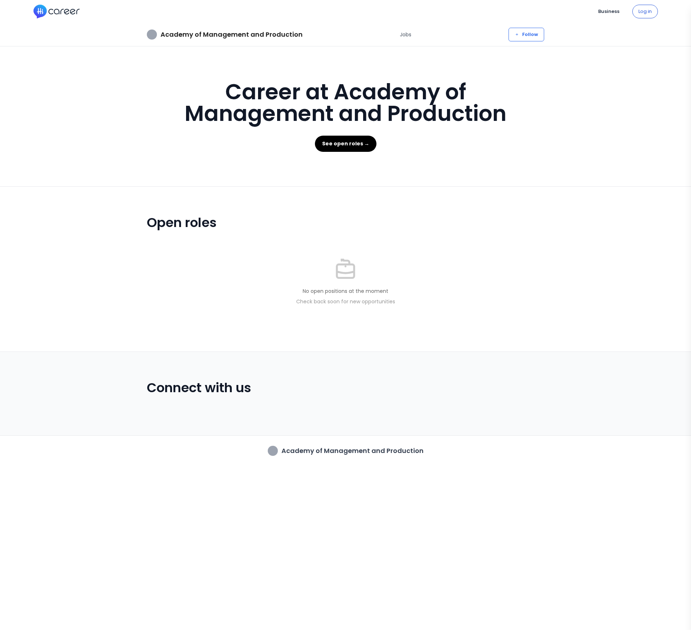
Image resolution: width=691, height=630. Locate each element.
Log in (645, 11)
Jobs (405, 34)
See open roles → (345, 143)
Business (608, 11)
